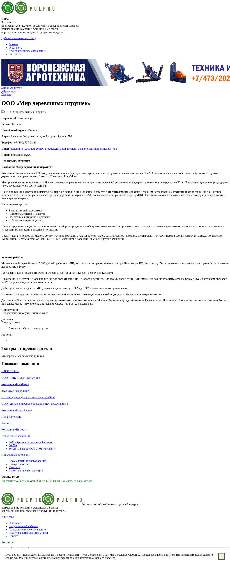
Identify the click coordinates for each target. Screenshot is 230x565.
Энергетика (42, 481)
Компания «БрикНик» (15, 384)
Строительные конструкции (26, 470)
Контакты (15, 54)
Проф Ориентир (11, 416)
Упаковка (14, 467)
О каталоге (15, 47)
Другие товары (27, 481)
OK (221, 556)
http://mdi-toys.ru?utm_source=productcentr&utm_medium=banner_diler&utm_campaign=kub (63, 148)
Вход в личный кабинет (23, 526)
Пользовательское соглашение (27, 50)
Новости (14, 535)
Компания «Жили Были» (16, 410)
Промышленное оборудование (27, 460)
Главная (13, 44)
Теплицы (55, 481)
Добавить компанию (14, 38)
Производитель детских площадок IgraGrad (28, 397)
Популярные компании (15, 436)
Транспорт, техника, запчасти (77, 481)
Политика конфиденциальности (28, 532)
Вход (31, 38)
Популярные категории (15, 454)
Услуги (6, 94)
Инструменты (9, 481)
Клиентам (7, 516)
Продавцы (8, 91)
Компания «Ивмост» (14, 429)
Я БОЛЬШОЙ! (10, 371)
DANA (13, 445)
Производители (11, 87)
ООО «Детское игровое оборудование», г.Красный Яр (34, 403)
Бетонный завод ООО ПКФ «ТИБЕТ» (32, 448)
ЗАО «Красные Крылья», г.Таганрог (31, 442)
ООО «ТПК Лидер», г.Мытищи (20, 377)
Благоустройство (19, 464)
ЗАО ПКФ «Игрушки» (15, 390)
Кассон (5, 423)
